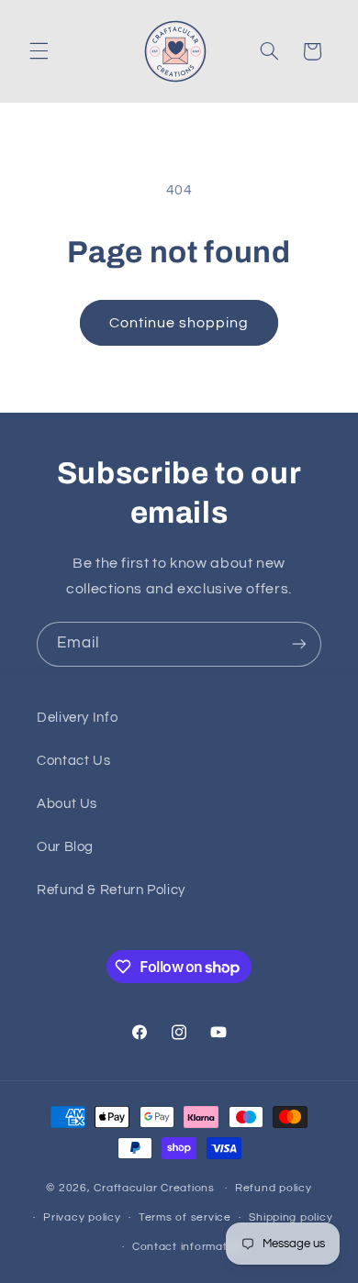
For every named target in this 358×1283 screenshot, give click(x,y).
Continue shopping (179, 322)
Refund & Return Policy (111, 890)
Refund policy (273, 1188)
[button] (38, 51)
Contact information (188, 1247)
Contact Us (73, 761)
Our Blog (65, 847)
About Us (67, 804)
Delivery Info (77, 717)
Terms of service (185, 1217)
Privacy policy (81, 1217)
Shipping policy (290, 1217)
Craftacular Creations (154, 1188)
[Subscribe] (299, 644)
